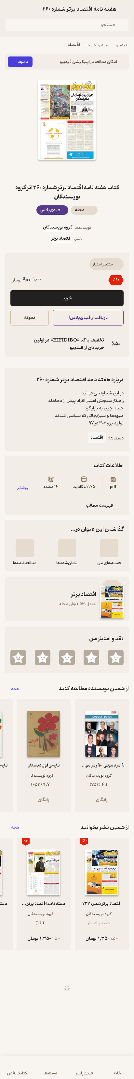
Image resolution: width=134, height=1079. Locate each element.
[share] (51, 171)
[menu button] (9, 9)
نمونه (29, 317)
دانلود (23, 61)
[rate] (116, 657)
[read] (25, 548)
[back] (125, 9)
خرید (67, 298)
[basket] (25, 9)
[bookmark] (82, 171)
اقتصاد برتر (61, 238)
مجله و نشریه (98, 45)
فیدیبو (121, 45)
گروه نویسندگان (58, 227)
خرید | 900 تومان (35, 1070)
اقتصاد (74, 45)
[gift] (67, 171)
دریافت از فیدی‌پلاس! (88, 317)
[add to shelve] (109, 548)
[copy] (15, 344)
